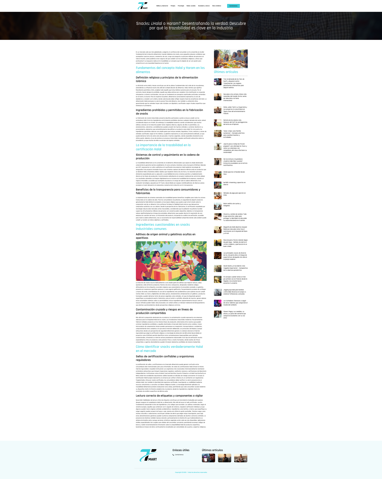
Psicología (181, 6)
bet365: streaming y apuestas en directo (234, 183)
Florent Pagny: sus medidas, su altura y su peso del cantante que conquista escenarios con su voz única (234, 314)
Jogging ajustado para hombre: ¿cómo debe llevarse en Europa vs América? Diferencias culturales (234, 292)
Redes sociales (191, 6)
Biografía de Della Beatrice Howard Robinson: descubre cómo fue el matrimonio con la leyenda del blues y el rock (235, 230)
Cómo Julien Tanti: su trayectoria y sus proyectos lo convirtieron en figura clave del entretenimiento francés (235, 110)
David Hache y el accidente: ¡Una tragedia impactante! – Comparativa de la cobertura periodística (235, 268)
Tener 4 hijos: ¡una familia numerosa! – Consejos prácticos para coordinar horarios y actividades (234, 134)
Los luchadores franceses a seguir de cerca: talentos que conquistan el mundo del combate (235, 303)
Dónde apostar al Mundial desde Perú (234, 173)
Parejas (173, 6)
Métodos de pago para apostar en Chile (234, 194)
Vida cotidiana (216, 6)
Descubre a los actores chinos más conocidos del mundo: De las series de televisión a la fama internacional (235, 97)
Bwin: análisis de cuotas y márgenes (232, 205)
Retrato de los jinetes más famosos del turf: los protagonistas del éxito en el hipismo (235, 122)
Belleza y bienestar (162, 6)
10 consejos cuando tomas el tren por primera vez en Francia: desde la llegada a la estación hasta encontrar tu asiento (235, 280)
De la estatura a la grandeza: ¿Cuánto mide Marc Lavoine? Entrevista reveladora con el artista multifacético (235, 162)
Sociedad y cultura (204, 6)
